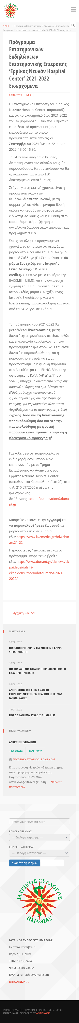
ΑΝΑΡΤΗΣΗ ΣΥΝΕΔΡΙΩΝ (22, 742)
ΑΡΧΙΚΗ (6, 25)
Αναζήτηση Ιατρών (24, 863)
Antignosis (43, 1013)
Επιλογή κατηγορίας (21, 847)
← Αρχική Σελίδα (22, 613)
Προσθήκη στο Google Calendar (34, 759)
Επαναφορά (52, 863)
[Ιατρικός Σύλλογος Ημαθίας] (10, 8)
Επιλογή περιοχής (20, 831)
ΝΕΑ (28, 95)
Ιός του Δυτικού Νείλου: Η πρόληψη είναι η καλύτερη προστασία (37, 671)
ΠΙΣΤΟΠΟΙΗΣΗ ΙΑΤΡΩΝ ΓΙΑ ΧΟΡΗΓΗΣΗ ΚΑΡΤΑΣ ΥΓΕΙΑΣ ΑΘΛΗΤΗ (36, 650)
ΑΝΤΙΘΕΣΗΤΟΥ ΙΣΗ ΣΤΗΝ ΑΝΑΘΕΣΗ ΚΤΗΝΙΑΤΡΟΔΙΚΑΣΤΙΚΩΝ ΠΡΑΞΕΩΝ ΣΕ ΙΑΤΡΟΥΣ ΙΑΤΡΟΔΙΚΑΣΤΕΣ (35, 694)
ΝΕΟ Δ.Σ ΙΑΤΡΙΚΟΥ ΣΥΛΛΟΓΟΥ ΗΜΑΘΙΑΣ (32, 715)
